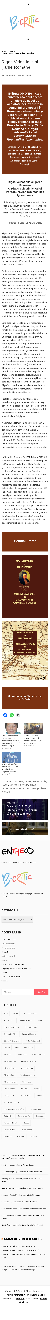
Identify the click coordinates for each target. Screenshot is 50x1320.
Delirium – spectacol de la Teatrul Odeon (18, 1165)
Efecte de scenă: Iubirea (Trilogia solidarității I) (20, 1250)
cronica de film (10, 1034)
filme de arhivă (10, 1061)
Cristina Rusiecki (31, 1027)
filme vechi (26, 1082)
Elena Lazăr (39, 781)
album (19, 781)
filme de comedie (28, 1061)
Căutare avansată (9, 948)
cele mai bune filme (11, 1027)
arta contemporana (30, 1013)
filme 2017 (8, 1054)
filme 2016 (28, 1047)
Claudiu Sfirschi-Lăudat (19, 75)
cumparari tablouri (29, 1034)
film (17, 1047)
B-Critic (26, 699)
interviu (37, 1089)
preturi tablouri (35, 1109)
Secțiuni (5, 972)
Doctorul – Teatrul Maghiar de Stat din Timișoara (21, 1195)
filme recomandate (27, 1075)
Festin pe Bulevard (33, 1041)
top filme (7, 1136)
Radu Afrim (8, 1116)
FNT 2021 (25, 1089)
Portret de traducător (12, 1102)
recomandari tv (24, 1116)
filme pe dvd (9, 1075)
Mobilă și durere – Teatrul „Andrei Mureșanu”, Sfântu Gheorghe (22, 1180)
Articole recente (8, 944)
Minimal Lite (20, 1294)
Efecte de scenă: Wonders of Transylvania (18, 1246)
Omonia (24, 785)
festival (7, 1047)
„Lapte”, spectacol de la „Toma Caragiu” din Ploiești (22, 1225)
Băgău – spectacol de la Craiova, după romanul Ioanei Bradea (23, 1216)
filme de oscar (10, 1068)
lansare (14, 785)
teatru (26, 1123)
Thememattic (37, 1294)
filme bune (22, 1054)
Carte (7, 781)
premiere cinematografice (14, 1109)
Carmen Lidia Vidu (26, 1020)
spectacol (40, 1116)
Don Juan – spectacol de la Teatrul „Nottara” (19, 1202)
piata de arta (26, 1095)
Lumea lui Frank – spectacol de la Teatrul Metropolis (22, 1188)
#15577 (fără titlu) (9, 939)
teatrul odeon (26, 1130)
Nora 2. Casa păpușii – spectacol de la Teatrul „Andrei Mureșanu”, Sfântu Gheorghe (23, 1156)
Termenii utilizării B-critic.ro (13, 977)
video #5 (34, 1136)
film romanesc (10, 1089)
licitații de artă (9, 1095)
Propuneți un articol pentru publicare (16, 968)
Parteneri (5, 960)
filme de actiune (38, 1054)
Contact (5, 952)
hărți (5, 785)
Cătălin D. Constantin (12, 1041)
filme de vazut (27, 1068)
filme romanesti (10, 1082)
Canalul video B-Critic (23, 1239)
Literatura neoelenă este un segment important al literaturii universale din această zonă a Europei (11, 740)
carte (28, 781)
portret (39, 1095)
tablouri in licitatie (11, 1123)
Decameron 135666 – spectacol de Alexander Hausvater (24, 1208)
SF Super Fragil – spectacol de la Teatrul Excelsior (22, 1172)
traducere (21, 1136)
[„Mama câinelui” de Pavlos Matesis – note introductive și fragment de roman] (11, 757)
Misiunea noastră (8, 956)
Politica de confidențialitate (13, 964)
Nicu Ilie (20, 1298)
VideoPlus (5, 981)
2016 (6, 1013)
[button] (28, 3)
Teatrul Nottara (9, 1130)
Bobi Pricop (8, 1020)
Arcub (15, 1013)
